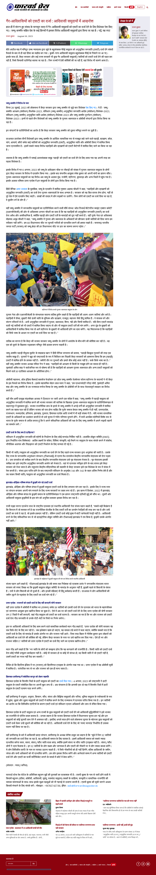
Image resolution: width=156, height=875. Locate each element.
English (140, 7)
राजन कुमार (10, 36)
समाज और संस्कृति (97, 7)
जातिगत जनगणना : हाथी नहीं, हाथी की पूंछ (118, 824)
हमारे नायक (117, 7)
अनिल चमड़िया (60, 831)
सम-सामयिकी (85, 7)
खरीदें (131, 7)
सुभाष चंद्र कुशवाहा (108, 828)
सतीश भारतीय (10, 831)
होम (76, 7)
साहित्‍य (109, 7)
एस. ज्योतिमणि (107, 804)
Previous (9, 81)
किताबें (126, 7)
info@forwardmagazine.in (83, 785)
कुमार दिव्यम (59, 807)
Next (57, 81)
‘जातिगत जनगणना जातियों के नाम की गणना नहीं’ (120, 800)
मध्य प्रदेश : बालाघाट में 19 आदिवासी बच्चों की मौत (24, 828)
